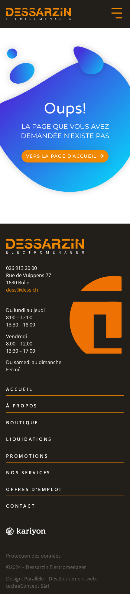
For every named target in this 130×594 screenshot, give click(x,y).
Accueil (19, 389)
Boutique (22, 422)
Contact (20, 506)
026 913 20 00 (21, 268)
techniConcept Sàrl (27, 586)
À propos (21, 406)
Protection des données (33, 555)
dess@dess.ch (22, 289)
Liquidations (29, 439)
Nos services (28, 472)
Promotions (27, 456)
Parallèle (34, 578)
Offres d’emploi (34, 489)
